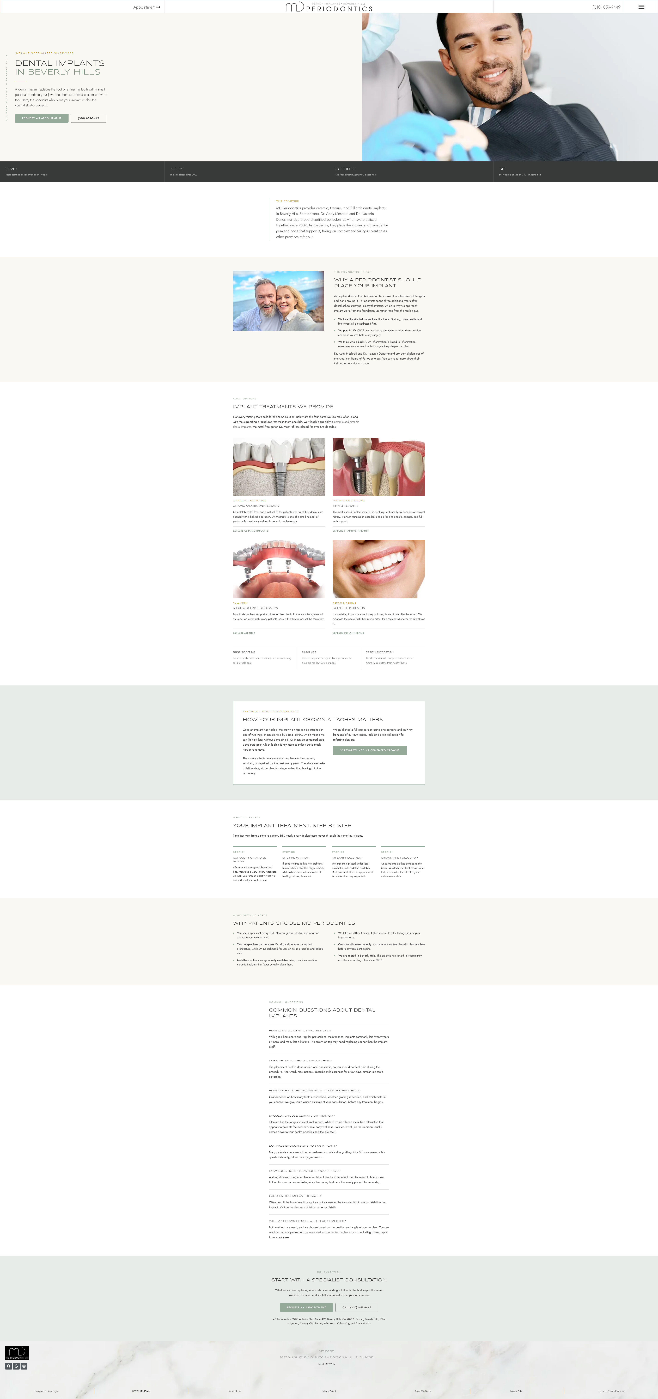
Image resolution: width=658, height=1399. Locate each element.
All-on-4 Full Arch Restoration (255, 608)
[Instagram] (24, 1366)
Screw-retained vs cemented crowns (370, 750)
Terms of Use (235, 1391)
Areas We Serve (423, 1391)
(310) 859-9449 (88, 118)
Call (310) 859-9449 (357, 1307)
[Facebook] (8, 1366)
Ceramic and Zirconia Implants (256, 506)
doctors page (361, 363)
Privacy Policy (516, 1391)
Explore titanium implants (351, 530)
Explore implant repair (348, 633)
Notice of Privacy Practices (611, 1391)
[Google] (16, 1366)
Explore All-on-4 (244, 633)
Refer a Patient (329, 1391)
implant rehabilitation (303, 1207)
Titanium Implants (345, 506)
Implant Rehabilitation (349, 608)
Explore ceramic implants (251, 530)
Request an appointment (42, 118)
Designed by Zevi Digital (47, 1391)
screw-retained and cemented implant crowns (330, 1232)
